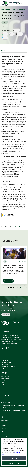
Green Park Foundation (8, 366)
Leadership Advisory (7, 341)
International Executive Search (10, 335)
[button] (25, 3)
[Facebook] (6, 50)
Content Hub (5, 376)
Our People (4, 356)
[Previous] (20, 287)
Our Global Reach (6, 362)
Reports (3, 387)
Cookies (3, 425)
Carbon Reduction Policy (8, 423)
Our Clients (4, 358)
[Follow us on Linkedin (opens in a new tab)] (2, 417)
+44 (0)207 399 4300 (9, 399)
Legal (3, 434)
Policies (3, 428)
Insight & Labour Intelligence (9, 343)
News (2, 383)
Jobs (2, 368)
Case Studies (5, 378)
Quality (3, 431)
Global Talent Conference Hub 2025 (11, 391)
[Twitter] (4, 50)
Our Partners (5, 364)
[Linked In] (2, 50)
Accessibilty (4, 420)
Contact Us (6, 402)
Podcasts (4, 385)
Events (3, 380)
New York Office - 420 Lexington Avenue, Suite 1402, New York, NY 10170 (13, 411)
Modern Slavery (5, 437)
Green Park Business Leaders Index (11, 389)
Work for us (4, 360)
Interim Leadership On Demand (10, 337)
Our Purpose (4, 352)
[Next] (25, 287)
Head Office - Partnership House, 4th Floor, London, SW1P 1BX (12, 406)
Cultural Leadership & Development (11, 339)
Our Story (4, 354)
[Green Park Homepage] (8, 3)
